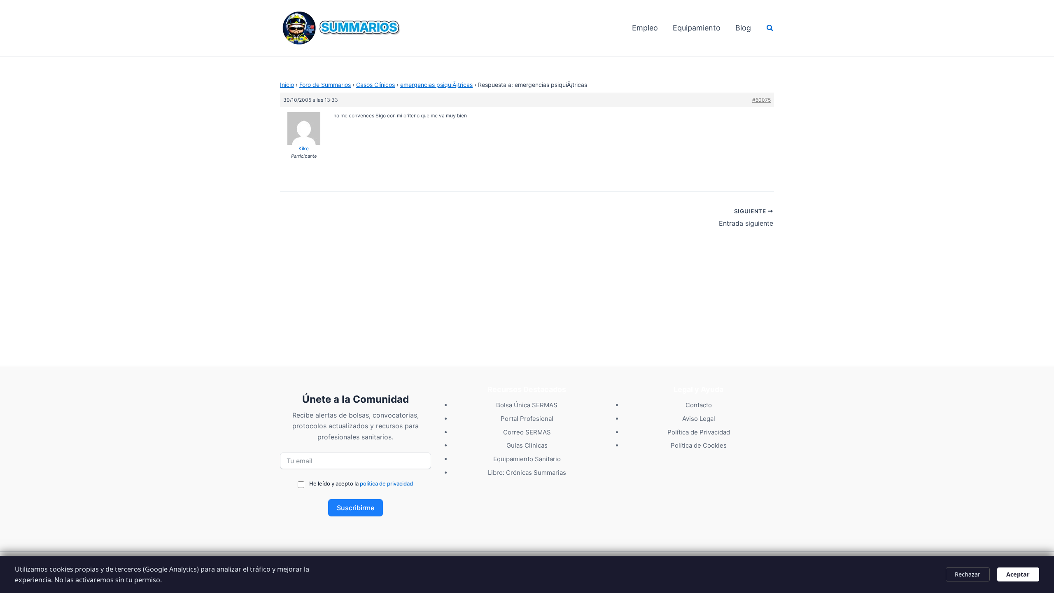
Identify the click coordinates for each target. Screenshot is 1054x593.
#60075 (761, 100)
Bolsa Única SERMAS (526, 405)
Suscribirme (355, 508)
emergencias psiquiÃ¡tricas (436, 84)
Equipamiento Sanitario (527, 459)
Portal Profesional (527, 419)
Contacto (699, 405)
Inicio (287, 84)
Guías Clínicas (527, 445)
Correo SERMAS (527, 432)
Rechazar (967, 574)
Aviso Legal (698, 419)
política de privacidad (386, 483)
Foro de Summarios (325, 84)
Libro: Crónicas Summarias (527, 472)
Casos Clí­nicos (375, 84)
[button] (770, 28)
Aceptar (1018, 574)
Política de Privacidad (698, 432)
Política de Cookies (699, 445)
